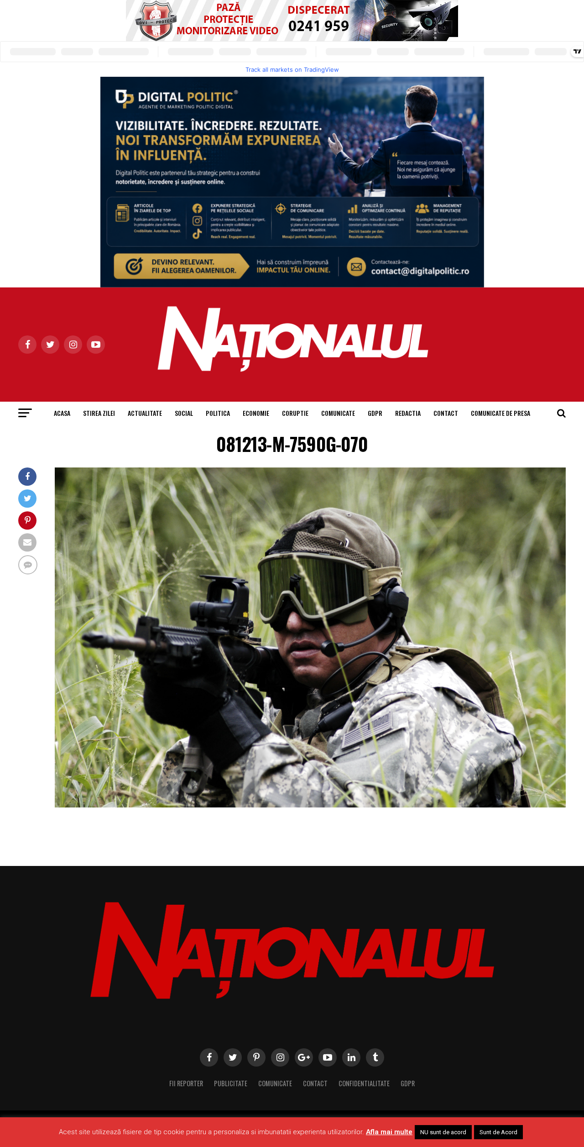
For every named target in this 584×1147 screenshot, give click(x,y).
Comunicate (338, 413)
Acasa (62, 413)
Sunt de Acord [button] (498, 1132)
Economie (256, 413)
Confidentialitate (364, 1083)
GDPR (375, 413)
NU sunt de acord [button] (443, 1132)
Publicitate (230, 1083)
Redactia (408, 413)
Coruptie (295, 413)
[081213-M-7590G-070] (310, 805)
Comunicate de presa (500, 413)
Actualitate (145, 413)
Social (184, 413)
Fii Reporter (186, 1083)
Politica (218, 413)
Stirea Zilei (99, 413)
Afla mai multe (389, 1132)
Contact (445, 413)
